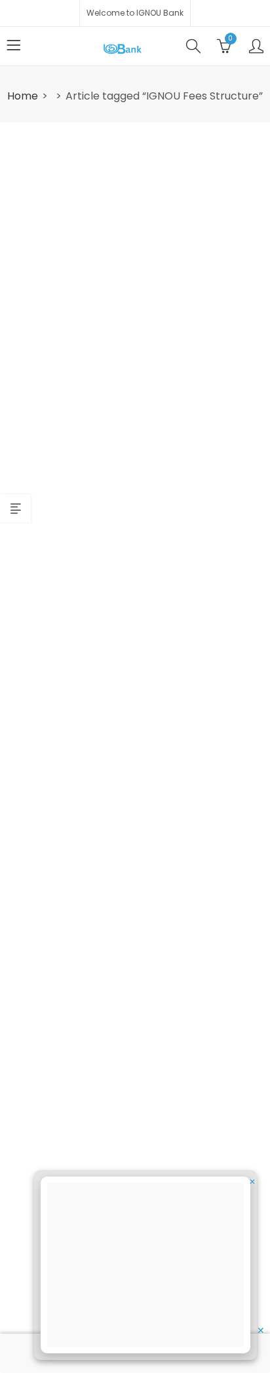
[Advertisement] (149, 1267)
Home (22, 95)
